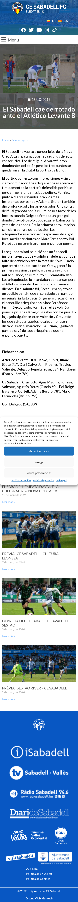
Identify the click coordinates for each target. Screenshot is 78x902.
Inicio (5, 140)
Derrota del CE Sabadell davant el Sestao (35, 623)
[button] (39, 39)
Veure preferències (39, 473)
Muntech (47, 898)
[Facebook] (23, 30)
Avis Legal (61, 480)
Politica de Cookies (21, 480)
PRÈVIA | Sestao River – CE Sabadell (34, 688)
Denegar (39, 462)
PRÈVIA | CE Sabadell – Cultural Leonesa (31, 556)
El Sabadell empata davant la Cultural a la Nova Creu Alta (30, 488)
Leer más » (8, 501)
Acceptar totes (39, 451)
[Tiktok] (54, 30)
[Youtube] (39, 30)
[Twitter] (31, 30)
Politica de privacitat (43, 480)
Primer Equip (19, 140)
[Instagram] (46, 30)
